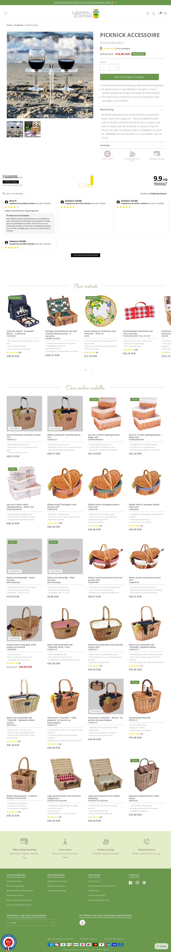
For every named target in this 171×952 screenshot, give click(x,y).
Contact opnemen (96, 895)
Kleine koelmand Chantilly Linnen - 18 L (24, 436)
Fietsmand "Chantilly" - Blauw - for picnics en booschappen (105, 719)
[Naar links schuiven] (80, 370)
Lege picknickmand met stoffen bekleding (104, 797)
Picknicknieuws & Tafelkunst (102, 886)
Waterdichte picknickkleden (20, 890)
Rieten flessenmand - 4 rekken (22, 796)
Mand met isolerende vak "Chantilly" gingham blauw (142, 646)
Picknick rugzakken (16, 886)
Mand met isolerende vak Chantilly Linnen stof (105, 646)
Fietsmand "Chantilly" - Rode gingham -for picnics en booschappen (61, 720)
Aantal (102, 62)
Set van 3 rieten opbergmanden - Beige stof (104, 436)
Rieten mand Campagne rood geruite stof (61, 505)
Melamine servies (15, 895)
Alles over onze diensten (114, 939)
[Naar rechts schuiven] (91, 370)
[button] (6, 13)
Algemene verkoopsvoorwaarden (60, 939)
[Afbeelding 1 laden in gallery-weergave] (15, 129)
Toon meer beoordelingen (85, 255)
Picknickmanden (14, 881)
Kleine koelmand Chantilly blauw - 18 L (64, 436)
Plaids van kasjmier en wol (19, 900)
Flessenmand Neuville (140, 718)
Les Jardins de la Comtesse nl (80, 950)
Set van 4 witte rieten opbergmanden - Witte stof (20, 505)
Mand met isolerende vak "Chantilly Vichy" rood (60, 646)
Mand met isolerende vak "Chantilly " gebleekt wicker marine (21, 720)
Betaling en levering (57, 881)
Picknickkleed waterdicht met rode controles (138, 332)
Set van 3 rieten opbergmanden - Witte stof (145, 436)
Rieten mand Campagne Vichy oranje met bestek (21, 646)
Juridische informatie (89, 939)
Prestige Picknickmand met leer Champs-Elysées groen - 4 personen (61, 333)
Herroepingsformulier (98, 900)
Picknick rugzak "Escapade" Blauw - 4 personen (20, 332)
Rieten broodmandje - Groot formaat (21, 578)
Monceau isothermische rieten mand (144, 797)
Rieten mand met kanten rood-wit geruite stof (105, 578)
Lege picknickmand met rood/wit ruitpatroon (64, 797)
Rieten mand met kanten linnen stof (145, 578)
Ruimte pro (93, 890)
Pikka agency (104, 950)
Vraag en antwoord (56, 886)
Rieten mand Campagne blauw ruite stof (144, 505)
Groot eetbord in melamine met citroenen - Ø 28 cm (100, 332)
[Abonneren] (52, 923)
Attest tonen (11, 182)
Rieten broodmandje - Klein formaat (61, 578)
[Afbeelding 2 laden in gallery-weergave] (32, 129)
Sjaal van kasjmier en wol (19, 904)
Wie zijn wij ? (94, 881)
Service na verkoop (56, 890)
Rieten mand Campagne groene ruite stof (103, 505)
